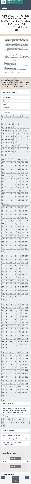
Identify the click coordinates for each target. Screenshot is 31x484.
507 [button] (3, 355)
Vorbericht (6, 108)
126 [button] (22, 169)
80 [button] (3, 149)
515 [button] (7, 358)
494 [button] (15, 344)
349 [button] (3, 278)
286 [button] (11, 245)
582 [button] (22, 386)
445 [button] (15, 323)
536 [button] (7, 368)
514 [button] (3, 358)
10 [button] (3, 124)
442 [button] (3, 323)
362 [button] (26, 281)
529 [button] (7, 365)
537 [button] (11, 368)
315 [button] (7, 262)
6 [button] (23, 116)
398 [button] (3, 299)
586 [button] (11, 389)
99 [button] (6, 155)
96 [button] (24, 152)
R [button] (21, 422)
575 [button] (22, 383)
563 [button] (3, 380)
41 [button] (21, 133)
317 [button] (15, 262)
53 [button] (3, 139)
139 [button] (19, 175)
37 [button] (9, 133)
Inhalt (5, 104)
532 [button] (19, 365)
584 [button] (3, 389)
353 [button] (19, 278)
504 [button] (19, 352)
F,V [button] (16, 419)
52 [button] (27, 136)
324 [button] (15, 265)
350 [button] (7, 278)
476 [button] (26, 335)
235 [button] (3, 223)
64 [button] (9, 143)
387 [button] (15, 293)
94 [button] (18, 152)
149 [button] (3, 181)
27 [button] (27, 127)
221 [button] (3, 217)
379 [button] (11, 290)
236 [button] (7, 223)
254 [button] (22, 230)
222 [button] (7, 217)
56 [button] (12, 139)
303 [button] (15, 256)
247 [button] (22, 226)
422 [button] (7, 313)
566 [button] (15, 380)
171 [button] (7, 191)
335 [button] (3, 271)
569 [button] (26, 380)
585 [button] (7, 389)
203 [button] (15, 208)
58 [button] (18, 139)
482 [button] (22, 338)
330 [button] (11, 268)
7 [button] (25, 116)
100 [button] (3, 160)
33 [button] (22, 130)
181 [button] (19, 194)
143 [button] (7, 178)
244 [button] (11, 226)
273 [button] (15, 239)
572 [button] (11, 383)
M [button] (8, 422)
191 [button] (3, 200)
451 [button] (11, 326)
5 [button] (14, 116)
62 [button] (3, 143)
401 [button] (7, 304)
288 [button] (19, 245)
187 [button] (15, 197)
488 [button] (19, 341)
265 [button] (11, 236)
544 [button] (11, 371)
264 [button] (7, 236)
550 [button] (7, 374)
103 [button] (15, 160)
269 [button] (26, 236)
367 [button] (19, 284)
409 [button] (11, 307)
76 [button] (18, 146)
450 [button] (7, 326)
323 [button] (11, 265)
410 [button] (15, 307)
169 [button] (26, 188)
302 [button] (11, 256)
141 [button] (26, 175)
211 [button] (19, 211)
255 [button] (26, 230)
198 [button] (3, 203)
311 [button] (19, 259)
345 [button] (15, 275)
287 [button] (15, 245)
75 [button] (15, 146)
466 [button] (15, 332)
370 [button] (3, 287)
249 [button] (3, 230)
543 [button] (7, 371)
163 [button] (3, 188)
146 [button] (19, 178)
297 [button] (26, 248)
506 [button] (26, 352)
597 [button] (26, 392)
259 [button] (15, 233)
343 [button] (7, 275)
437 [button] (11, 320)
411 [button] (19, 307)
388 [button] (19, 293)
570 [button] (3, 383)
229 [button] (7, 220)
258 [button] (11, 233)
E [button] (13, 419)
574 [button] (19, 383)
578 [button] (7, 386)
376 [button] (26, 287)
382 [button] (22, 290)
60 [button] (24, 139)
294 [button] (15, 248)
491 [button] (3, 344)
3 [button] (10, 116)
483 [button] (26, 338)
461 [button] (22, 329)
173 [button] (15, 191)
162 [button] (26, 184)
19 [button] (3, 127)
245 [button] (15, 226)
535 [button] (3, 368)
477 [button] (3, 338)
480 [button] (15, 338)
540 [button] (22, 368)
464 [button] (7, 332)
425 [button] (19, 313)
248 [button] (26, 226)
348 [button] (26, 275)
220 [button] (26, 214)
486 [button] (11, 341)
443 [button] (7, 323)
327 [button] (26, 265)
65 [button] (12, 143)
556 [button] (3, 377)
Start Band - (10, 92)
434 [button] (26, 316)
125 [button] (19, 169)
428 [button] (3, 316)
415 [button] (7, 310)
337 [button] (11, 271)
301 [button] (7, 256)
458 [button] (11, 329)
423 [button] (11, 313)
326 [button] (22, 265)
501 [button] (7, 352)
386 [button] (11, 293)
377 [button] (3, 290)
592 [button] (7, 392)
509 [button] (11, 355)
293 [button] (11, 248)
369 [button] (26, 284)
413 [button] (26, 307)
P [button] (16, 422)
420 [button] (26, 310)
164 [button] (7, 188)
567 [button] (19, 380)
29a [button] (9, 130)
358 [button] (11, 281)
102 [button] (11, 160)
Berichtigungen (8, 430)
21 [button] (9, 127)
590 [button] (26, 389)
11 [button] (6, 124)
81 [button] (6, 149)
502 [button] (11, 352)
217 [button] (15, 214)
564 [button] (7, 380)
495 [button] (19, 344)
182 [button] (22, 194)
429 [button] (7, 316)
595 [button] (19, 392)
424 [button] (15, 313)
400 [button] (3, 304)
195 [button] (19, 200)
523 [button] (11, 361)
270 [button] (3, 239)
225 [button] (19, 217)
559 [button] (15, 377)
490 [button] (26, 341)
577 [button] (3, 386)
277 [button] (3, 242)
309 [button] (11, 259)
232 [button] (19, 220)
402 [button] (11, 304)
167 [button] (19, 188)
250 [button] (7, 230)
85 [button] (18, 149)
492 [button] (7, 344)
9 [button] (2, 119)
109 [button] (11, 163)
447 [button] (22, 323)
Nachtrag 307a (8, 403)
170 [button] (3, 191)
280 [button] (15, 242)
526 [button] (22, 361)
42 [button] (24, 133)
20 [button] (6, 127)
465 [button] (11, 332)
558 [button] (11, 377)
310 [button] (15, 259)
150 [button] (7, 181)
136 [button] (7, 175)
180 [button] (15, 194)
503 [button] (15, 352)
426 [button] (22, 313)
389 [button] (22, 293)
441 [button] (26, 320)
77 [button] (21, 146)
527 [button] (26, 361)
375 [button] (22, 287)
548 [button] (26, 371)
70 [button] (27, 143)
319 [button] (22, 262)
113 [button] (26, 163)
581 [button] (19, 386)
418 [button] (19, 310)
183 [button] (26, 194)
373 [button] (15, 287)
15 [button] (18, 124)
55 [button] (9, 139)
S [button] (23, 422)
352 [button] (15, 278)
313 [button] (26, 259)
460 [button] (19, 329)
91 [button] (9, 152)
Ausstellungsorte (8, 474)
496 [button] (22, 344)
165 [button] (11, 188)
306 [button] (26, 256)
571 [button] (7, 383)
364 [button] (7, 284)
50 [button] (21, 136)
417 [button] (15, 310)
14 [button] (15, 124)
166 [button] (15, 188)
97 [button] (27, 152)
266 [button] (15, 236)
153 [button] (19, 181)
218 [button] (19, 214)
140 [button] (22, 175)
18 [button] (27, 124)
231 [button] (15, 220)
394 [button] (15, 296)
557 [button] (7, 377)
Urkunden (6, 113)
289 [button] (22, 245)
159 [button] (15, 184)
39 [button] (15, 133)
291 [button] (3, 248)
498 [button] (3, 347)
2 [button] (7, 116)
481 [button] (19, 338)
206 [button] (26, 208)
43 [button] (27, 133)
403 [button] (15, 304)
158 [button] (11, 184)
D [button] (11, 419)
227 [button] (26, 217)
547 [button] (22, 371)
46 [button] (9, 136)
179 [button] (11, 194)
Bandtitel (6, 101)
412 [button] (22, 307)
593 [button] (11, 392)
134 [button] (26, 172)
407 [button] (3, 307)
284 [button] (3, 245)
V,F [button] (3, 426)
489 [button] (22, 341)
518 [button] (19, 358)
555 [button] (26, 374)
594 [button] (15, 392)
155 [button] (26, 181)
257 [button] (7, 233)
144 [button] (11, 178)
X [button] (8, 426)
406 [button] (26, 304)
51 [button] (24, 136)
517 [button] (15, 358)
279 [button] (11, 242)
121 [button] (3, 169)
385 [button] (7, 293)
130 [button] (11, 172)
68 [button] (21, 143)
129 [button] (7, 172)
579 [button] (11, 386)
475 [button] (22, 335)
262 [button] (26, 233)
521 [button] (3, 361)
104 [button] (19, 160)
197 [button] (26, 200)
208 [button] (7, 211)
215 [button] (7, 214)
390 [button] (26, 293)
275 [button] (22, 239)
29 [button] (6, 130)
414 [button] (3, 310)
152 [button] (15, 181)
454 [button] (22, 326)
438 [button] (15, 320)
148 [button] (26, 178)
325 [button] (19, 265)
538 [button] (15, 368)
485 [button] (7, 341)
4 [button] (12, 116)
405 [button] (22, 304)
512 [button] (22, 355)
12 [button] (9, 124)
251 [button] (11, 230)
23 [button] (15, 127)
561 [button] (22, 377)
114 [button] (3, 166)
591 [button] (3, 392)
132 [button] (19, 172)
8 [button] (28, 116)
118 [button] (19, 166)
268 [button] (22, 236)
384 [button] (3, 293)
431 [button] (15, 316)
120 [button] (26, 166)
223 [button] (11, 217)
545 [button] (15, 371)
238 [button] (15, 223)
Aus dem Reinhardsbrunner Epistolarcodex (12, 443)
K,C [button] (3, 422)
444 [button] (11, 323)
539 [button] (19, 368)
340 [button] (22, 271)
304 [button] (19, 256)
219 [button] (22, 214)
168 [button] (22, 188)
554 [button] (22, 374)
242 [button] (3, 226)
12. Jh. (5, 462)
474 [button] (19, 335)
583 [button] (26, 386)
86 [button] (21, 149)
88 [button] (27, 149)
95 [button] (21, 152)
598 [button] (3, 396)
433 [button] (22, 316)
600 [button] (3, 400)
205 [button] (22, 208)
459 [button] (15, 329)
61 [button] (27, 139)
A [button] (2, 419)
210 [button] (15, 211)
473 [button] (15, 335)
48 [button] (15, 136)
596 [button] (22, 392)
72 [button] (6, 146)
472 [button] (11, 335)
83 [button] (12, 149)
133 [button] (22, 172)
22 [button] (12, 127)
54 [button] (6, 139)
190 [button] (26, 197)
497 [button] (26, 344)
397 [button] (26, 296)
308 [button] (7, 259)
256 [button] (3, 233)
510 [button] (15, 355)
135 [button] (3, 175)
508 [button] (7, 355)
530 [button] (11, 365)
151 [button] (11, 181)
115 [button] (7, 166)
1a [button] (5, 116)
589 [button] (22, 389)
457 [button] (7, 329)
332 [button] (19, 268)
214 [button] (3, 214)
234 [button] (26, 220)
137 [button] (11, 175)
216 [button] (11, 214)
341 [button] (26, 271)
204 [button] (19, 208)
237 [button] (11, 223)
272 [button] (11, 239)
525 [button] (19, 361)
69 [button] (24, 143)
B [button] (4, 419)
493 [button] (11, 344)
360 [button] (19, 281)
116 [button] (11, 166)
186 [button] (11, 197)
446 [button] (19, 323)
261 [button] (22, 233)
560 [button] (19, 377)
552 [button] (15, 374)
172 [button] (11, 191)
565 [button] (11, 380)
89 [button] (3, 152)
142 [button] (3, 178)
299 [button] (7, 251)
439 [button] (19, 320)
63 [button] (6, 143)
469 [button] (26, 332)
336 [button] (7, 271)
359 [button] (15, 281)
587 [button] (15, 389)
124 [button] (15, 169)
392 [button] (7, 296)
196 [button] (22, 200)
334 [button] (26, 268)
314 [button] (3, 262)
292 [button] (7, 248)
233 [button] (22, 220)
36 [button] (6, 133)
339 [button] (19, 271)
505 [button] (22, 352)
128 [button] (3, 172)
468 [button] (22, 332)
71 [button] (3, 146)
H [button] (21, 419)
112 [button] (22, 163)
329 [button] (7, 268)
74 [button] (12, 146)
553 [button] (19, 374)
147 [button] (22, 178)
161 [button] (22, 184)
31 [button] (16, 130)
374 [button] (19, 287)
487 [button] (15, 341)
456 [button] (3, 329)
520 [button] (26, 358)
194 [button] (15, 200)
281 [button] (19, 242)
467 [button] (19, 332)
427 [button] (26, 313)
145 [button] (15, 178)
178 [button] (7, 194)
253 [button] (19, 230)
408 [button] (7, 307)
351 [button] (11, 278)
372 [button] (11, 287)
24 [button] (18, 127)
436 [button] (7, 320)
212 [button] (22, 211)
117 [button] (15, 166)
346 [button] (19, 275)
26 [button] (24, 127)
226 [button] (22, 217)
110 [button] (15, 163)
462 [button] (26, 329)
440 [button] (22, 320)
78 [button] (24, 146)
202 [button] (11, 208)
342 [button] (3, 275)
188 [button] (19, 197)
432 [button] (19, 316)
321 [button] (3, 265)
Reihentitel (7, 97)
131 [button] (15, 172)
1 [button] (2, 116)
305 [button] (22, 256)
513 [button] (26, 355)
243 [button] (7, 226)
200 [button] (3, 208)
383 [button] (26, 290)
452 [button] (15, 326)
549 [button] (3, 374)
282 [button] (22, 242)
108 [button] (7, 163)
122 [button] (7, 169)
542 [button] (3, 371)
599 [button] (7, 396)
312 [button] (22, 259)
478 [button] (7, 338)
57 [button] (15, 139)
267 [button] (19, 236)
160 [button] (19, 184)
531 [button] (15, 365)
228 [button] (3, 220)
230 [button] (11, 220)
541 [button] (26, 368)
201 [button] (7, 208)
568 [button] (22, 380)
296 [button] (22, 248)
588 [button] (19, 389)
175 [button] (22, 191)
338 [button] (15, 271)
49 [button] (18, 136)
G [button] (19, 419)
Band (16, 481)
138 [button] (15, 175)
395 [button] (19, 296)
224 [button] (15, 217)
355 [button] (26, 278)
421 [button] (3, 313)
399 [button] (7, 299)
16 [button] (21, 124)
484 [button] (3, 341)
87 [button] (24, 149)
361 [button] (22, 281)
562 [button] (26, 377)
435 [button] (3, 320)
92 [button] (12, 152)
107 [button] (3, 163)
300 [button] (3, 256)
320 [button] (26, 262)
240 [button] (22, 223)
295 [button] (19, 248)
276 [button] (26, 239)
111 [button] (19, 163)
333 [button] (22, 268)
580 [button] (15, 386)
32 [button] (19, 130)
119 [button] (22, 166)
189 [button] (22, 197)
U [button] (28, 422)
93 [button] (15, 152)
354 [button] (22, 278)
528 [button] (3, 365)
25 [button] (21, 127)
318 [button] (19, 262)
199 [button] (7, 203)
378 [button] (7, 290)
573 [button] (15, 383)
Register (6, 416)
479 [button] (11, 338)
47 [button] (12, 136)
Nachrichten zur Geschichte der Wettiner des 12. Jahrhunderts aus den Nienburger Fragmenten (14, 411)
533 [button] (22, 365)
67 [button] (18, 143)
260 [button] (19, 233)
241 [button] (26, 223)
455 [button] (26, 326)
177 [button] (3, 194)
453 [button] (19, 326)
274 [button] (19, 239)
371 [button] (7, 287)
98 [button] (3, 155)
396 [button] (22, 296)
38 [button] (12, 133)
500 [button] (3, 352)
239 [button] (19, 223)
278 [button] (7, 242)
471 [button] (7, 335)
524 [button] (15, 361)
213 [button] (26, 211)
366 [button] (15, 284)
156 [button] (3, 184)
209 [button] (11, 211)
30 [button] (13, 130)
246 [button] (19, 226)
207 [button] (3, 211)
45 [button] (6, 136)
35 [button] (3, 133)
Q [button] (18, 422)
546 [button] (19, 371)
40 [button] (18, 133)
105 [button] (22, 160)
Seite (16, 478)
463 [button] (3, 332)
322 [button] (7, 265)
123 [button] (11, 169)
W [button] (6, 426)
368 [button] (22, 284)
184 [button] (3, 197)
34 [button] (25, 130)
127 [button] (26, 169)
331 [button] (15, 268)
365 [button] (11, 284)
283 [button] (26, 242)
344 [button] (11, 275)
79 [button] (27, 146)
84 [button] (15, 149)
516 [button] (11, 358)
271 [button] (7, 239)
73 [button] (9, 146)
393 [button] (11, 296)
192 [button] (7, 200)
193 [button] (11, 200)
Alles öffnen (15, 458)
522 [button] (7, 361)
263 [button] (3, 236)
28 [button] (3, 130)
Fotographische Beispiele (11, 435)
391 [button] (3, 296)
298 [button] (3, 251)
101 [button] (7, 160)
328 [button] (3, 268)
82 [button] (9, 149)
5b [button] (21, 116)
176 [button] (26, 191)
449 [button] (3, 326)
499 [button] (7, 347)
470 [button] (3, 335)
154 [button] (22, 181)
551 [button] (11, 374)
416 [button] (11, 310)
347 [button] (22, 275)
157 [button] (7, 184)
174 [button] (19, 191)
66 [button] (15, 143)
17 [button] (24, 124)
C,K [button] (8, 419)
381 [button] (19, 290)
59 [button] (21, 139)
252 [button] (15, 230)
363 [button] (3, 284)
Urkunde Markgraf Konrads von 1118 (15, 439)
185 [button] (7, 197)
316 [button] (11, 262)
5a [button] (17, 116)
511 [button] (19, 355)
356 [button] (3, 281)
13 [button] (12, 124)
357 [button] (7, 281)
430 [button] (11, 316)
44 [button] (3, 136)
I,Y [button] (24, 419)
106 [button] (26, 160)
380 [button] (15, 290)
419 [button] (22, 310)
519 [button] (22, 358)
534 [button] (26, 365)
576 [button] (26, 383)
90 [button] (6, 152)
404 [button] (19, 304)
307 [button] (3, 259)
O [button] (13, 422)
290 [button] (26, 245)
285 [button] (7, 245)
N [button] (11, 422)
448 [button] (26, 323)
